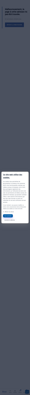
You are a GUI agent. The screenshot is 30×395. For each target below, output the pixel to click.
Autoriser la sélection (9, 220)
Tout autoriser (8, 216)
